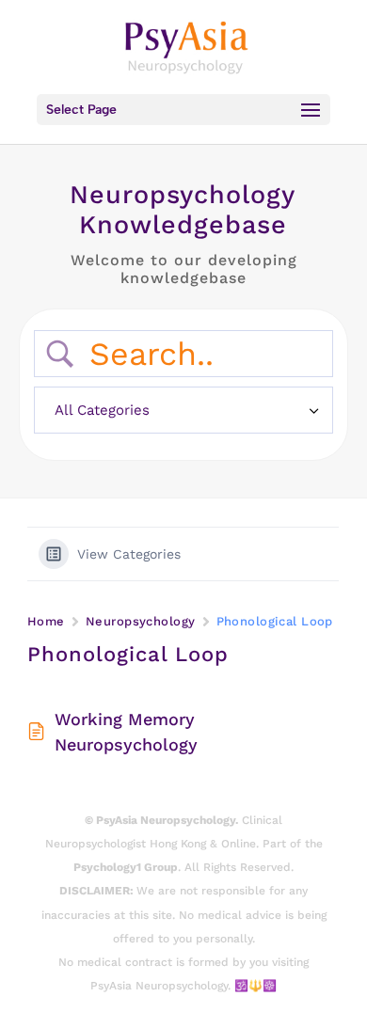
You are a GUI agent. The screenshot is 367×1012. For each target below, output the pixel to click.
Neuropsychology (141, 621)
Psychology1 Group (125, 867)
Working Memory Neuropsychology (126, 731)
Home (46, 621)
